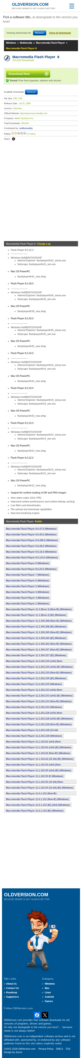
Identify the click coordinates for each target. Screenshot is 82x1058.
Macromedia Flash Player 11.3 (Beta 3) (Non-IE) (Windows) (39, 609)
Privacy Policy (46, 1048)
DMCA (59, 1048)
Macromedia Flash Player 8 (35, 57)
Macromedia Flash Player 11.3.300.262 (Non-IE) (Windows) (39, 643)
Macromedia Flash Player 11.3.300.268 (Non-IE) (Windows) (39, 620)
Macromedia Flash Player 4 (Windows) (27, 592)
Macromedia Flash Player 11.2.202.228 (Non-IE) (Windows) (39, 724)
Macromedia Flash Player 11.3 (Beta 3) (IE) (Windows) (36, 615)
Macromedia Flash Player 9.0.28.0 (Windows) (31, 546)
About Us (11, 983)
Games (49, 1001)
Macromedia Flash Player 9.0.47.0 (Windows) (31, 528)
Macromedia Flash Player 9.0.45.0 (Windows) (31, 534)
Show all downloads (60, 33)
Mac (47, 988)
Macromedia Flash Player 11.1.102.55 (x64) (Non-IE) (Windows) (33, 766)
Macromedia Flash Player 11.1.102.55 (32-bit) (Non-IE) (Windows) (34, 784)
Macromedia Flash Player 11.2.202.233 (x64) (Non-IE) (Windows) (34, 692)
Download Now (19, 73)
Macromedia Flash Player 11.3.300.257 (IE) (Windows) (36, 655)
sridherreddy (26, 128)
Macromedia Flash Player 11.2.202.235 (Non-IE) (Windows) (39, 672)
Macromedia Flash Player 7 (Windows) (27, 574)
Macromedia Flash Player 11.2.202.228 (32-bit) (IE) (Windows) (32, 732)
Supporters (12, 996)
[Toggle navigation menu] (71, 6)
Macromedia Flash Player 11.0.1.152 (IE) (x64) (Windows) (38, 805)
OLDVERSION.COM (30, 4)
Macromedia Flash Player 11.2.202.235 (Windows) (34, 684)
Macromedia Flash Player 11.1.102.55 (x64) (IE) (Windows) (38, 770)
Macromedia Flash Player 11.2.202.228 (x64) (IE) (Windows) (39, 718)
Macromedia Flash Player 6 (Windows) (27, 580)
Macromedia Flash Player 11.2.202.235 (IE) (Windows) (36, 678)
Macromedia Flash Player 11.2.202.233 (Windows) (34, 707)
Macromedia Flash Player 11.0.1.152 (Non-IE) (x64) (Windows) (31, 795)
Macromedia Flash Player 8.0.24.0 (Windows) (31, 569)
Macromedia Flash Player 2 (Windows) (27, 603)
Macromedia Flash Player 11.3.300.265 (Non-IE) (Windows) (39, 632)
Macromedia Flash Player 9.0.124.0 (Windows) (32, 557)
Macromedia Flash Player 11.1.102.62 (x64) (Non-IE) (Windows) (33, 743)
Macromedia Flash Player (50, 42)
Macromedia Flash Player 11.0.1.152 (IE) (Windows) (34, 810)
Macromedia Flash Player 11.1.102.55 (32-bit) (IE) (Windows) (39, 787)
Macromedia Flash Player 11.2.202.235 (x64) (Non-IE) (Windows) (34, 663)
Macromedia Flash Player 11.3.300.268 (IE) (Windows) (36, 626)
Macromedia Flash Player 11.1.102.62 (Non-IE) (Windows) (38, 753)
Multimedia (26, 42)
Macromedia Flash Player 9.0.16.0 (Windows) (31, 551)
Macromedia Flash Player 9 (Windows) (27, 563)
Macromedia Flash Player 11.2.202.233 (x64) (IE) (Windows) (39, 695)
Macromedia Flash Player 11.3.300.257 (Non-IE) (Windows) (39, 649)
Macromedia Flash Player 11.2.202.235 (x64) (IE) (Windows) (39, 667)
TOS (67, 1048)
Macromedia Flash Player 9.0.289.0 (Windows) (32, 540)
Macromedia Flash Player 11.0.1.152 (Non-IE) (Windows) (37, 799)
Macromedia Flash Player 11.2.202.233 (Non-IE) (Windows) (39, 701)
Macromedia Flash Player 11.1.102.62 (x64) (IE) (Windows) (38, 747)
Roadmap (11, 992)
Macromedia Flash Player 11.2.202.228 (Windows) (34, 736)
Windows (11, 42)
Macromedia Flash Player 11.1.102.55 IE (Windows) (34, 776)
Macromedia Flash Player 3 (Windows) (27, 597)
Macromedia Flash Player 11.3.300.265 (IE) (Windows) (36, 638)
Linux (48, 992)
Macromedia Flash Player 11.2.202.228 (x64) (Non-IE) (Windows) (34, 715)
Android (49, 996)
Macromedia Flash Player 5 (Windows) (27, 586)
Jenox (19, 1052)
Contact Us (12, 988)
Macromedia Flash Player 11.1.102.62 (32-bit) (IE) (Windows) (39, 759)
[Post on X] (13, 138)
